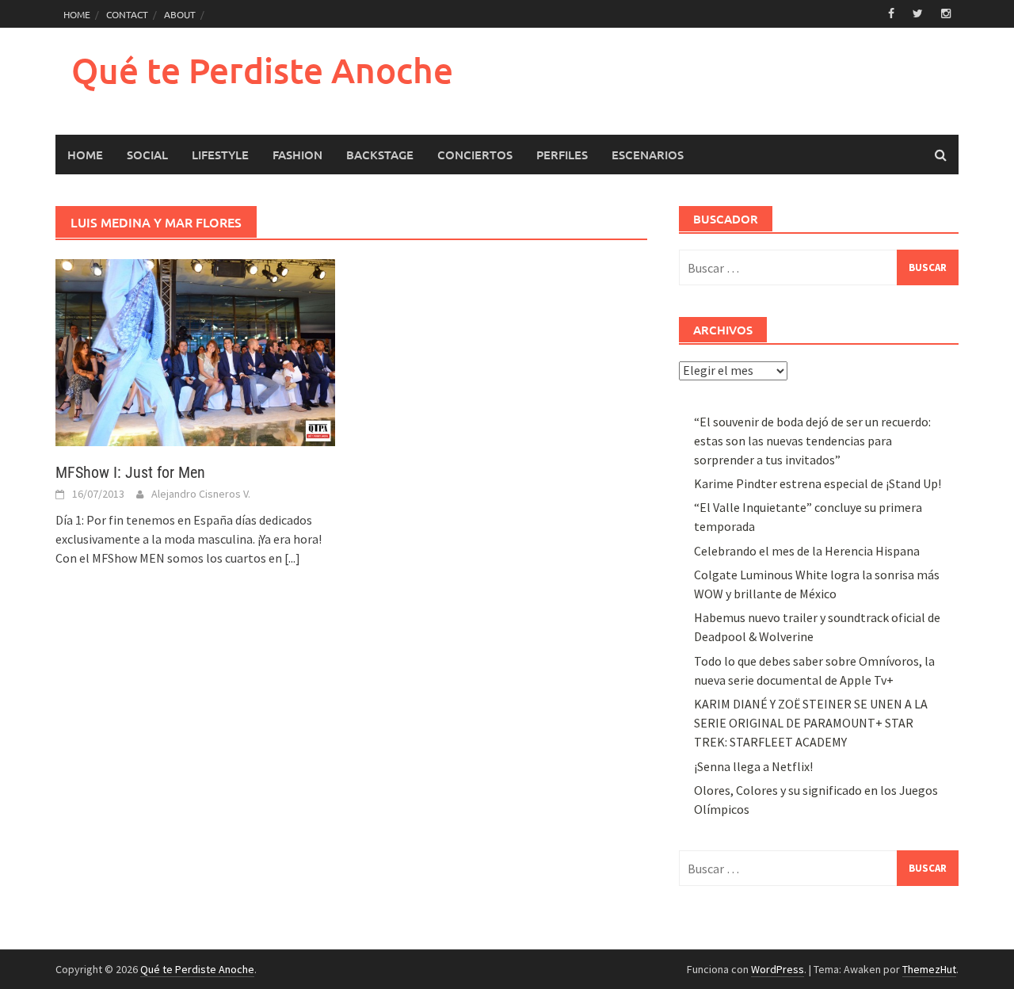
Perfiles (562, 154)
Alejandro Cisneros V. (200, 494)
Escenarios (648, 154)
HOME (76, 14)
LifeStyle (220, 154)
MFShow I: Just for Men (130, 472)
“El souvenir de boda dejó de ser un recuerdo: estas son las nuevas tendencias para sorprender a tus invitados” (812, 441)
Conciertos (475, 154)
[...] (292, 558)
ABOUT (180, 14)
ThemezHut (929, 969)
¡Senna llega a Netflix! (753, 766)
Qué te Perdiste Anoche (262, 70)
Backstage (380, 154)
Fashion (297, 154)
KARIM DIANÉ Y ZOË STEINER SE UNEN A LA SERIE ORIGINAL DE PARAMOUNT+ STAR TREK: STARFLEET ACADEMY (811, 723)
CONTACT (127, 14)
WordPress (777, 969)
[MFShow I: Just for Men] (195, 351)
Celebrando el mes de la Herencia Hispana (807, 551)
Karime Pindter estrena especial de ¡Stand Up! (817, 483)
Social (147, 154)
